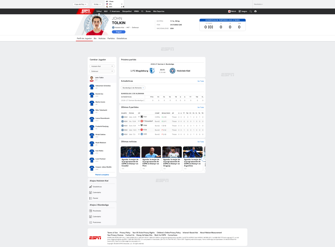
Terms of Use (112, 233)
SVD (145, 134)
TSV (145, 117)
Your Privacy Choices (115, 235)
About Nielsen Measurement (211, 233)
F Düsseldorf (148, 121)
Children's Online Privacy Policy (169, 233)
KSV (125, 117)
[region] (174, 98)
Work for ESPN (160, 235)
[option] (130, 158)
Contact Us (129, 235)
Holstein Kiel (119, 27)
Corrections (172, 235)
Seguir (119, 32)
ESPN (86, 11)
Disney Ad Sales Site (144, 235)
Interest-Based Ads (190, 233)
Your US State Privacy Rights (143, 233)
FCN (145, 130)
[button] (251, 11)
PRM (145, 125)
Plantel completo (102, 175)
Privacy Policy (125, 233)
